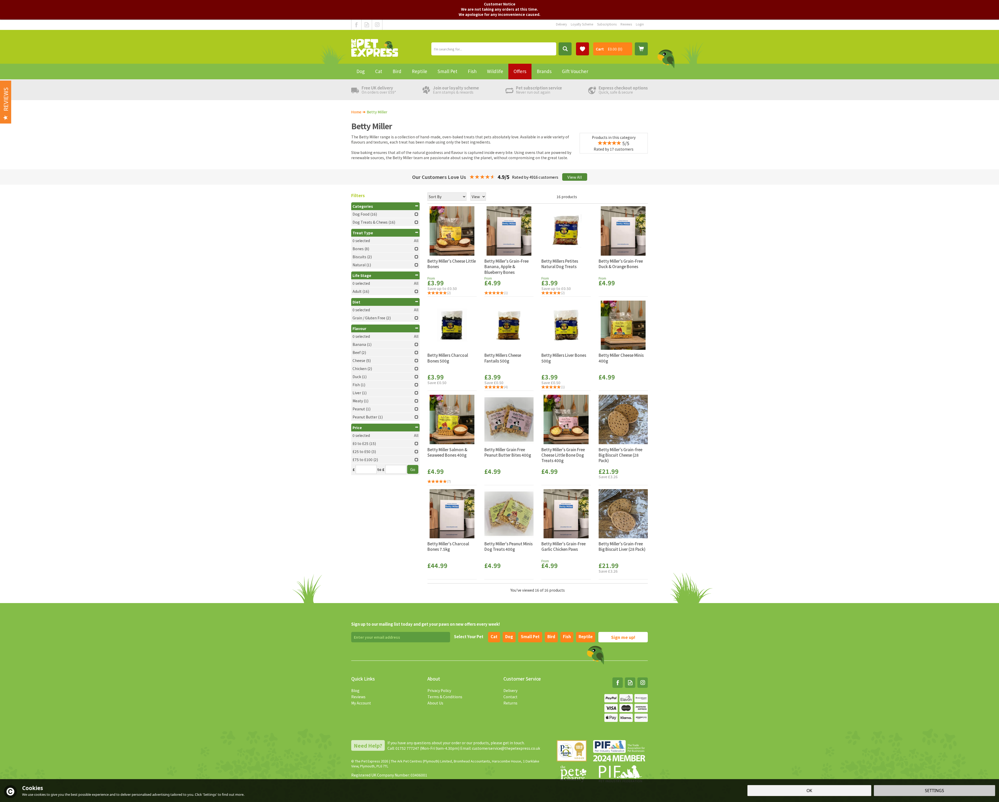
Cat (494, 636)
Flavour (359, 328)
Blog (355, 690)
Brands (544, 71)
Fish (567, 636)
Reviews (358, 696)
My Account (361, 703)
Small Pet (447, 71)
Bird (551, 636)
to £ (381, 469)
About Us (435, 703)
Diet (356, 302)
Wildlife (495, 71)
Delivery (510, 690)
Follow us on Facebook (356, 25)
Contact (510, 696)
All (416, 240)
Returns (510, 703)
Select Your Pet (468, 636)
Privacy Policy (439, 690)
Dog (509, 636)
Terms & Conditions (444, 696)
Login (640, 24)
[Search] (565, 48)
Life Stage (362, 275)
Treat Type (363, 232)
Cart (600, 48)
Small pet (530, 636)
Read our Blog (367, 25)
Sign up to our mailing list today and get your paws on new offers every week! (425, 624)
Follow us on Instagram (377, 25)
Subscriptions (607, 24)
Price (357, 427)
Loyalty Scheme (582, 24)
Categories (363, 206)
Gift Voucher (575, 71)
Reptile (586, 636)
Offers (520, 71)
